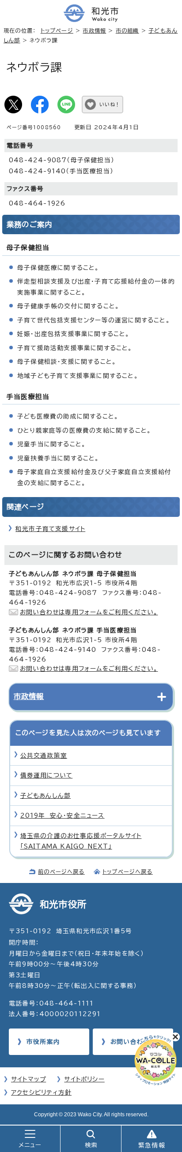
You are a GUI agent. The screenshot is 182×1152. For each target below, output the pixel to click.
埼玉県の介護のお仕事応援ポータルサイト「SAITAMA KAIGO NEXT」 (81, 841)
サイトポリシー (84, 1079)
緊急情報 (151, 1145)
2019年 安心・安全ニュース (62, 815)
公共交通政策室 (43, 755)
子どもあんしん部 (45, 796)
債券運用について (46, 775)
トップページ (57, 30)
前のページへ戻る (61, 871)
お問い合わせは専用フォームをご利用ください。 (89, 612)
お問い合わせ (129, 1042)
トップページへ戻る (127, 871)
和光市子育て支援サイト (50, 529)
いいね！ (109, 104)
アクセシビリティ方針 (41, 1092)
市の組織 (127, 30)
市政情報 (94, 30)
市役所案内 (43, 1042)
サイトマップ (28, 1079)
